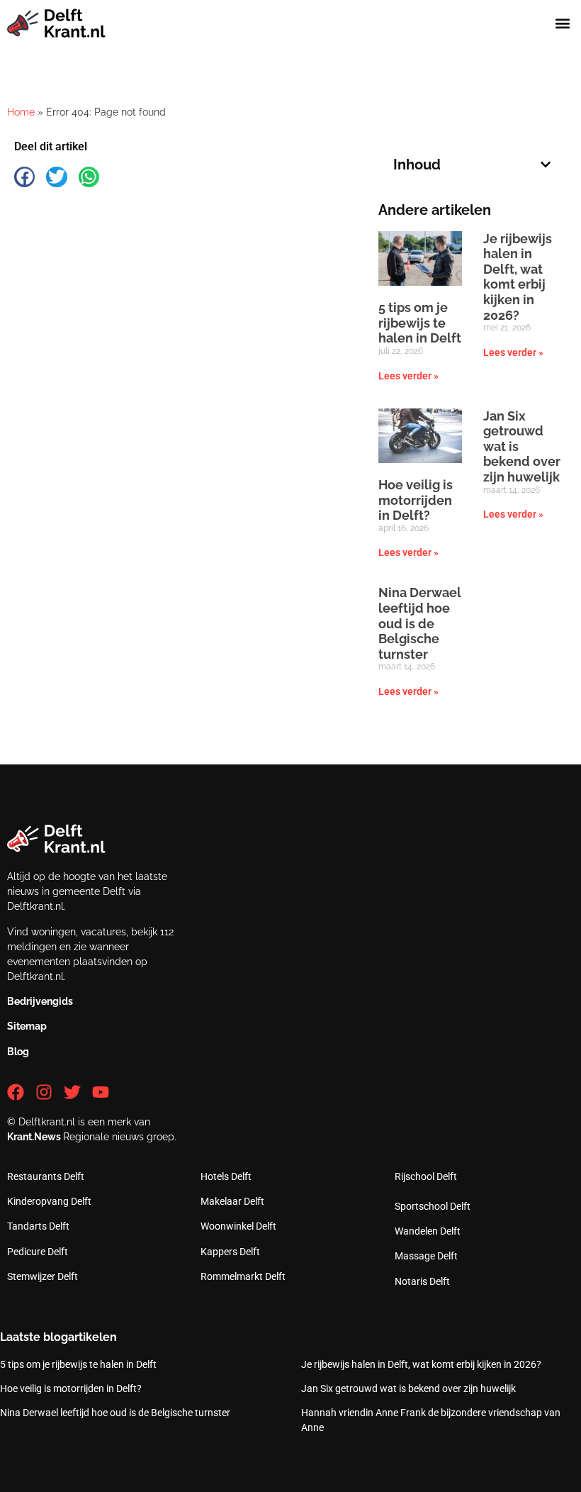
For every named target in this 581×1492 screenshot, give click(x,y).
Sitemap (27, 1026)
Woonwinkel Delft (238, 1226)
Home (21, 112)
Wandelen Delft (428, 1231)
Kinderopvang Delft (49, 1201)
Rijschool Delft (426, 1176)
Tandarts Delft (38, 1226)
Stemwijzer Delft (42, 1276)
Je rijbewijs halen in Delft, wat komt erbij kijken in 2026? (517, 277)
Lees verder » (408, 376)
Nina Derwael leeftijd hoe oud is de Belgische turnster (419, 623)
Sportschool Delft (432, 1206)
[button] (562, 23)
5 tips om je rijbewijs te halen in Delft (419, 322)
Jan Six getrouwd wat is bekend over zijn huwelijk (408, 1388)
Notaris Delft (422, 1281)
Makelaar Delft (232, 1201)
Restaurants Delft (45, 1176)
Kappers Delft (230, 1251)
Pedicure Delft (37, 1251)
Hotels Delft (226, 1176)
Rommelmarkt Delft (243, 1276)
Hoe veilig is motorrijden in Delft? (415, 500)
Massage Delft (426, 1256)
